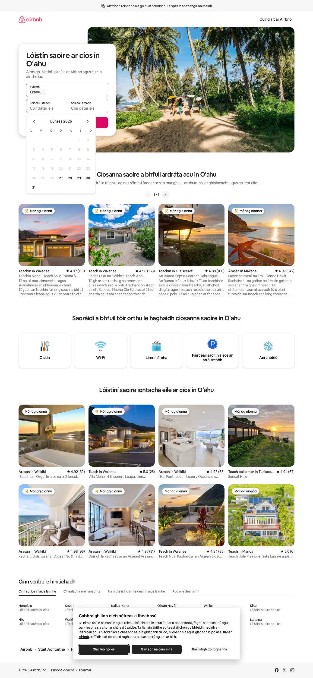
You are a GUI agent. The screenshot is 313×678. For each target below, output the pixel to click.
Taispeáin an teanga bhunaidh (189, 6)
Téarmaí (85, 670)
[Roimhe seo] (148, 194)
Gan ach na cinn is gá (156, 649)
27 (61, 178)
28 (70, 178)
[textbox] (46, 108)
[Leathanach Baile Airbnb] (30, 19)
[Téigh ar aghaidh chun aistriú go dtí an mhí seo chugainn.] (87, 121)
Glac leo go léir (104, 649)
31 (33, 187)
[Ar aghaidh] (165, 194)
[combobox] (67, 92)
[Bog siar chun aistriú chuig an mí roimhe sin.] (34, 121)
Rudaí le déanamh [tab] (185, 591)
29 (79, 178)
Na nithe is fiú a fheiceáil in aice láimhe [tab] (136, 591)
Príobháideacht (62, 670)
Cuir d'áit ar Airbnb (275, 19)
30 (88, 178)
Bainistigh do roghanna (209, 649)
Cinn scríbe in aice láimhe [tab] (37, 591)
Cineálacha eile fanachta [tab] (82, 591)
